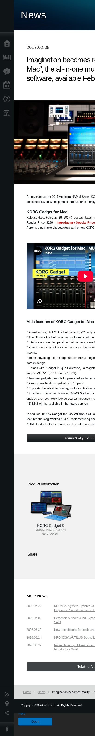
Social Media (8, 713)
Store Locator (8, 113)
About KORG (8, 729)
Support (8, 99)
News (8, 694)
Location (8, 703)
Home (8, 44)
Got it (35, 721)
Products (8, 58)
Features (8, 71)
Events (8, 85)
